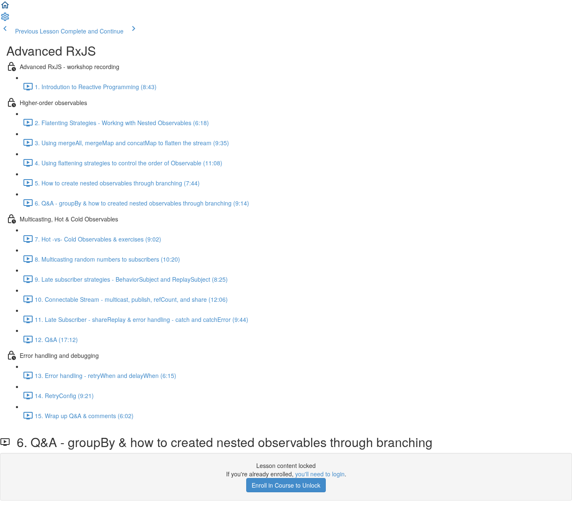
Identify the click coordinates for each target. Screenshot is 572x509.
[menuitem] (5, 19)
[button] (5, 7)
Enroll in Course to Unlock (286, 485)
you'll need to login (320, 474)
